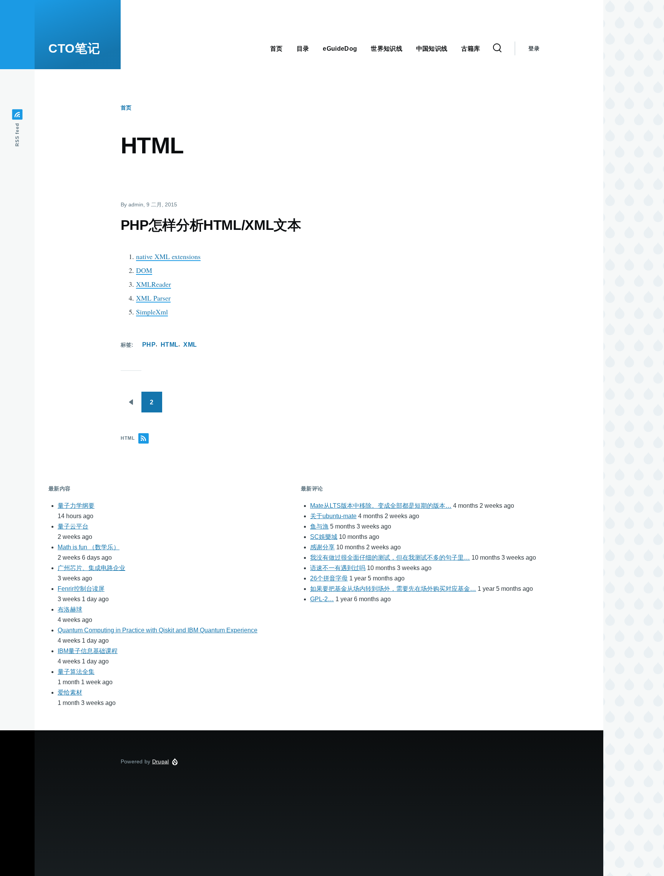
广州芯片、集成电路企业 (91, 568)
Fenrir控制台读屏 (81, 588)
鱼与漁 (319, 526)
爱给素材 (70, 692)
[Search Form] (497, 48)
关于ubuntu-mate (333, 516)
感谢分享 (322, 547)
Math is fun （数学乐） (89, 547)
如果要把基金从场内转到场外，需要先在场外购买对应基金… (393, 588)
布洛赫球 (70, 609)
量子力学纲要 (76, 505)
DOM (144, 270)
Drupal (160, 761)
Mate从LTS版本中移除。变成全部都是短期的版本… (381, 505)
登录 (534, 48)
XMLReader (153, 284)
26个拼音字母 (329, 578)
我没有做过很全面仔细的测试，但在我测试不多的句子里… (390, 557)
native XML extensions (168, 256)
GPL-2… (322, 599)
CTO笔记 (74, 48)
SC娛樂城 (323, 537)
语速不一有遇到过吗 (337, 568)
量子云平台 (73, 526)
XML (190, 344)
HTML (169, 344)
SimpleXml (152, 311)
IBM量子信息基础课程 (88, 651)
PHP (149, 344)
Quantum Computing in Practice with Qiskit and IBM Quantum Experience (157, 630)
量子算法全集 (76, 671)
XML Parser (153, 298)
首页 (126, 108)
